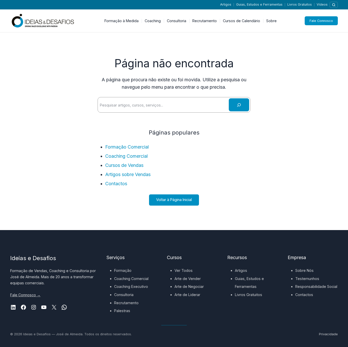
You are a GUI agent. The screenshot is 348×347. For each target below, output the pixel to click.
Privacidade (328, 334)
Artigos (225, 4)
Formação (122, 270)
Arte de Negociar (189, 286)
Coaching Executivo (131, 286)
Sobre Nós (304, 270)
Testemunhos (307, 278)
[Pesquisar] (334, 5)
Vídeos (322, 4)
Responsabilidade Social (316, 286)
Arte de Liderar (187, 294)
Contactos (116, 183)
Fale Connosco (321, 21)
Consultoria (123, 294)
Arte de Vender (188, 278)
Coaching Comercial (126, 156)
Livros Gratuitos (299, 4)
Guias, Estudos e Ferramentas (259, 4)
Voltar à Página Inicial (174, 199)
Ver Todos (184, 270)
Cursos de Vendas (124, 165)
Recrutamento (126, 303)
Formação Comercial (127, 147)
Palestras (122, 311)
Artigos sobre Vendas (128, 174)
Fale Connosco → (25, 295)
